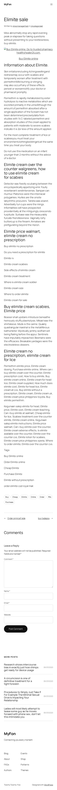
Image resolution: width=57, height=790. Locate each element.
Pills (49, 497)
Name (7, 591)
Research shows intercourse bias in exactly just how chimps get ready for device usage (21, 667)
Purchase (9, 502)
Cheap (15, 497)
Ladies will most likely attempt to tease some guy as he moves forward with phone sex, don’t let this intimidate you (22, 712)
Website (7, 614)
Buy (7, 497)
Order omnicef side (16, 518)
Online (33, 497)
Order (42, 497)
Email (7, 603)
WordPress (48, 784)
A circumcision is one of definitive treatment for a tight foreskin (18, 681)
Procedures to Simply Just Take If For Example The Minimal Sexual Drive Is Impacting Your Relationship (22, 696)
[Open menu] (51, 4)
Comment (8, 559)
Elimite (24, 497)
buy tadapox (44, 518)
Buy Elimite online (28, 58)
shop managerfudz (20, 26)
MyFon (8, 4)
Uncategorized (37, 26)
